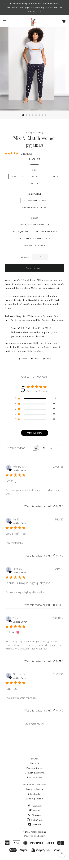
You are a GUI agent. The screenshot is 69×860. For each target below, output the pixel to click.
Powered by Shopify (34, 835)
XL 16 (56, 176)
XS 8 (13, 176)
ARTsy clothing (38, 831)
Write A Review (34, 432)
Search (34, 758)
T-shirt (34, 217)
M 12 (34, 176)
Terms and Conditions (34, 784)
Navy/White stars (34, 200)
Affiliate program (34, 798)
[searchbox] (19, 448)
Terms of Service (34, 789)
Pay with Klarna (34, 768)
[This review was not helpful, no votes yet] (60, 506)
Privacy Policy (34, 777)
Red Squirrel (21, 231)
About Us (34, 763)
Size (34, 169)
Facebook (36, 805)
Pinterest (36, 815)
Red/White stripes (34, 207)
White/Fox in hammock (34, 224)
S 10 (24, 176)
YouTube (36, 824)
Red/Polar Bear (46, 231)
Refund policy (34, 794)
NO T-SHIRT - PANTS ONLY (34, 238)
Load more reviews (34, 723)
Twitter (36, 810)
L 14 (45, 176)
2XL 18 (34, 183)
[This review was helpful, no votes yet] (54, 506)
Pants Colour (34, 193)
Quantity (25, 257)
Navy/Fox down (34, 245)
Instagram (36, 819)
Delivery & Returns (34, 772)
